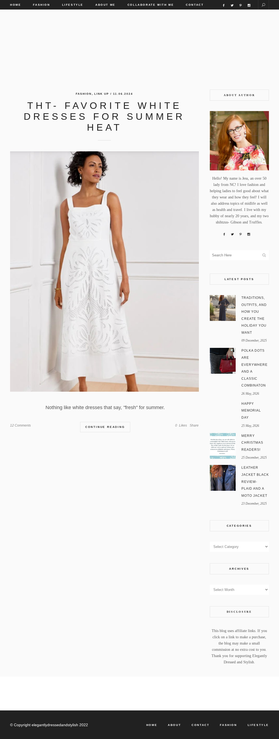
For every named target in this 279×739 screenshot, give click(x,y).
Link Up (101, 93)
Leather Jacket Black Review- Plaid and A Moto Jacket (255, 481)
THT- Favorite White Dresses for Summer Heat (104, 116)
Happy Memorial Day (251, 410)
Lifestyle (258, 724)
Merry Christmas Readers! (252, 443)
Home (151, 724)
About (174, 724)
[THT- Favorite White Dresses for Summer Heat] (104, 271)
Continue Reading (105, 426)
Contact (200, 724)
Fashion (84, 93)
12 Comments (20, 425)
